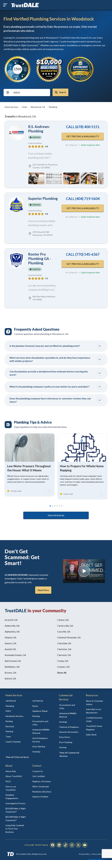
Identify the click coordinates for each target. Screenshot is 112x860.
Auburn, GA (10, 643)
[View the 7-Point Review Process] (18, 69)
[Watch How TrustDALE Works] (84, 571)
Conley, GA (62, 660)
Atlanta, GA (10, 637)
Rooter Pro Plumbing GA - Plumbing (39, 258)
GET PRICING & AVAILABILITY (82, 136)
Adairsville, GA (12, 625)
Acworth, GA (11, 619)
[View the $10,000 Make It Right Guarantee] (49, 69)
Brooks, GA (10, 672)
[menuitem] (16, 706)
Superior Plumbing (43, 198)
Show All (61, 672)
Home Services (12, 107)
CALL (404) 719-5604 (83, 198)
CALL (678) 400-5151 (83, 127)
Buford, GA (10, 678)
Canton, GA (63, 619)
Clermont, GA (64, 655)
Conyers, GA (63, 666)
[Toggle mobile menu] (5, 5)
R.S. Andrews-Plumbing (39, 128)
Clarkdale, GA (64, 643)
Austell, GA (10, 649)
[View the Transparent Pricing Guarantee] (80, 69)
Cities (25, 107)
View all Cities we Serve (17, 757)
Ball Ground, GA (13, 660)
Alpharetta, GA (12, 631)
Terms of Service (98, 854)
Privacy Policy (84, 854)
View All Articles (56, 515)
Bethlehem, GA (12, 666)
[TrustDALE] (25, 5)
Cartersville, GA (65, 625)
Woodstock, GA (38, 107)
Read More (43, 590)
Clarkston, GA (64, 649)
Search (62, 92)
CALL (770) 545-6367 (83, 254)
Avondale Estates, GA (15, 655)
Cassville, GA (63, 631)
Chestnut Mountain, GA (69, 637)
